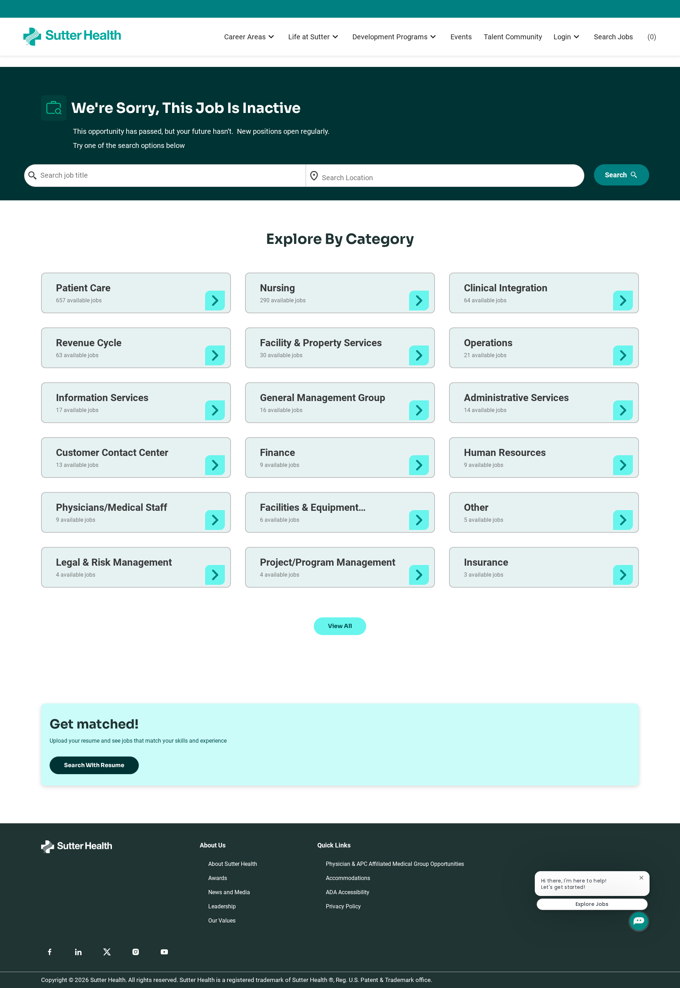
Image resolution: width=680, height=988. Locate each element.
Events (461, 37)
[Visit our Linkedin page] (78, 951)
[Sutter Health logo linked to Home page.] (72, 36)
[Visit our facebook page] (49, 951)
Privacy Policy (343, 906)
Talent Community (513, 37)
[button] (340, 626)
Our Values (222, 920)
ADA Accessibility (347, 892)
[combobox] (177, 175)
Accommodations (348, 878)
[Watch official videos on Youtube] (164, 951)
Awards (217, 878)
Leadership (222, 906)
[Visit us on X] (106, 951)
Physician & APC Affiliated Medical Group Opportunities (395, 864)
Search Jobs (613, 37)
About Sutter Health (232, 864)
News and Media (229, 892)
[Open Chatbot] (639, 921)
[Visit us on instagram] (135, 951)
